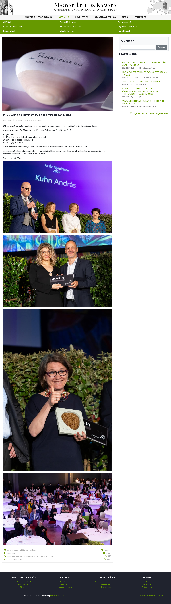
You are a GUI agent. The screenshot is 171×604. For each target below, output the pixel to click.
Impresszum (106, 587)
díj (19, 550)
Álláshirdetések (67, 31)
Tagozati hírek (9, 31)
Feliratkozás (65, 582)
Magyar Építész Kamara (39, 17)
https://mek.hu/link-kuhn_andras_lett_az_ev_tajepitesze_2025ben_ (31, 556)
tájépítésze (14, 550)
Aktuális (64, 17)
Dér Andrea (11, 553)
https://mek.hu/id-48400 (15, 560)
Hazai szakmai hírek (33, 120)
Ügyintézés (81, 17)
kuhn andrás (30, 550)
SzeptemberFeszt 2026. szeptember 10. (141, 82)
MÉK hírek (7, 22)
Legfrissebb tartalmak (127, 27)
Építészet (140, 17)
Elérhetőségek (124, 31)
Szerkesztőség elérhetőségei (106, 582)
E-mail (108, 553)
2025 (23, 550)
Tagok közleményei (68, 22)
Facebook (107, 550)
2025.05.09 (7, 120)
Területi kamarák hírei (12, 27)
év (8, 550)
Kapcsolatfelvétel (58, 596)
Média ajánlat (106, 584)
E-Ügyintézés (147, 587)
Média (125, 17)
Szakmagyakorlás (105, 17)
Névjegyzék (147, 584)
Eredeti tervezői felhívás (70, 27)
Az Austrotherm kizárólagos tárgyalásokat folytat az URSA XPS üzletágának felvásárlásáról (140, 91)
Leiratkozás (64, 584)
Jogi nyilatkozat (24, 584)
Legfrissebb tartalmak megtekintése (150, 113)
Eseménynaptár (124, 22)
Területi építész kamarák (147, 582)
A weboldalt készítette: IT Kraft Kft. (152, 595)
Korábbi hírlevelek (65, 587)
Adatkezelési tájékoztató (23, 582)
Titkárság (24, 587)
